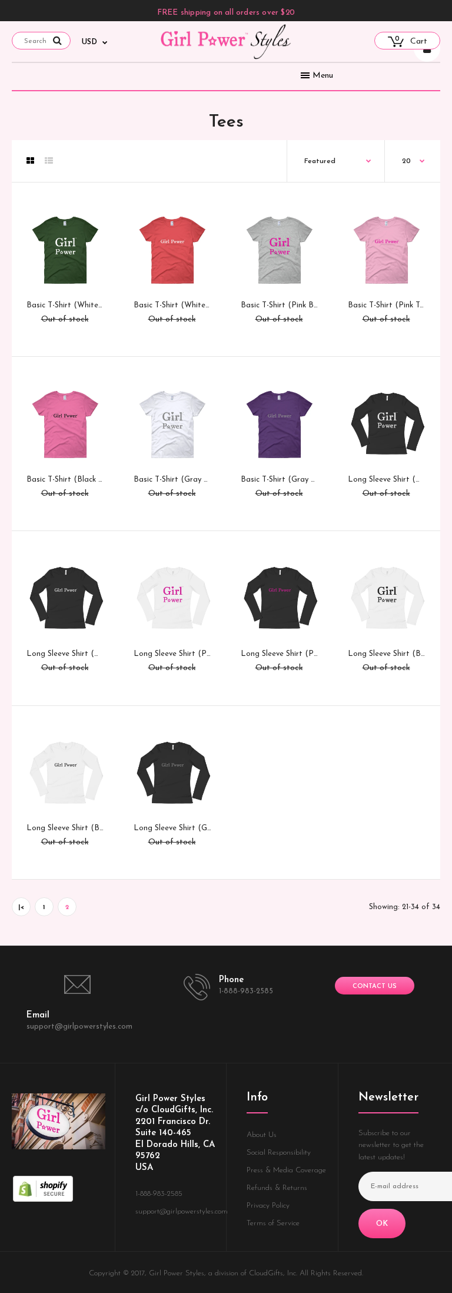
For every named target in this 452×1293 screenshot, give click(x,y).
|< (21, 907)
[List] (49, 161)
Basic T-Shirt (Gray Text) (285, 479)
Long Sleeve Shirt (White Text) (81, 654)
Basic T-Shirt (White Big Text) (79, 305)
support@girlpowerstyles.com (79, 1026)
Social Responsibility (279, 1152)
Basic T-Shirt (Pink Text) (391, 305)
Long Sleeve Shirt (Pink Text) (292, 654)
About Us (262, 1135)
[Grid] (30, 161)
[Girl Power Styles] (226, 57)
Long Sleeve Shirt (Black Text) (80, 828)
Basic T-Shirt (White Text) (180, 305)
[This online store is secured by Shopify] (43, 1200)
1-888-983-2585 (246, 991)
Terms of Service (273, 1223)
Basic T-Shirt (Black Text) (71, 479)
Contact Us (375, 986)
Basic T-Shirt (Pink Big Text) (291, 305)
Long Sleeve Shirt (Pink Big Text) (192, 654)
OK (382, 1224)
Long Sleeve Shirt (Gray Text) (186, 828)
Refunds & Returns (277, 1188)
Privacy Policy (268, 1205)
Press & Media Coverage (286, 1170)
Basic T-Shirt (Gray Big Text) (185, 479)
